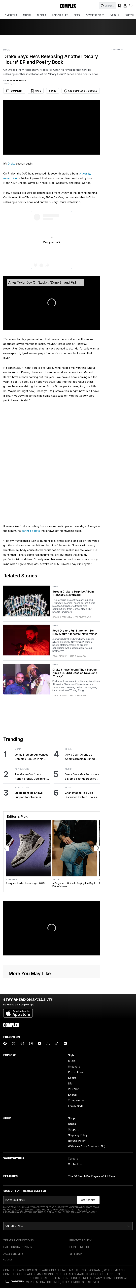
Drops (72, 1065)
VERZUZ (115, 15)
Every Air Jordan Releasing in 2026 (25, 825)
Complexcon (76, 1042)
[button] (51, 244)
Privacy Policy (57, 1154)
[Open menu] (6, 5)
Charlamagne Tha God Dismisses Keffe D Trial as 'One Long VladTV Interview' (81, 737)
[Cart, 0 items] (131, 6)
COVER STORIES (95, 15)
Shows (72, 1036)
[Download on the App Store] (18, 954)
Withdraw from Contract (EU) (86, 1088)
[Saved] (119, 5)
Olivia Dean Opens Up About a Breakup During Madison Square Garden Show (80, 699)
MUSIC (27, 15)
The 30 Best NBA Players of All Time (91, 1118)
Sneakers (11, 821)
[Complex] (68, 6)
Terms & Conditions (18, 1182)
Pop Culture (22, 711)
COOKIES (7, 1201)
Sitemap (75, 1195)
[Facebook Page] (5, 985)
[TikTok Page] (56, 985)
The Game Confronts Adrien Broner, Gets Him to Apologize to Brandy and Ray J (31, 719)
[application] (51, 245)
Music (6, 50)
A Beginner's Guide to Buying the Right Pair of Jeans (73, 826)
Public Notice (79, 1189)
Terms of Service (80, 1154)
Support (73, 1071)
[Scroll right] (97, 790)
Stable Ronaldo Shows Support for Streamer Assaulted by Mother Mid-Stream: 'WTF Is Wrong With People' (32, 737)
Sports (72, 1019)
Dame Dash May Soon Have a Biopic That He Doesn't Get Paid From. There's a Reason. (82, 719)
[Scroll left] (6, 790)
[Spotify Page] (65, 985)
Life (70, 1025)
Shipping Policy (77, 1077)
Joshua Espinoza (62, 559)
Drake (11, 163)
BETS (77, 15)
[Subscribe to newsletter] (88, 1142)
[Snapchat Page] (48, 985)
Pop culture (75, 1014)
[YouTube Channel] (39, 985)
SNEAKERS (11, 15)
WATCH (130, 15)
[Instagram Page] (31, 985)
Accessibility (13, 1195)
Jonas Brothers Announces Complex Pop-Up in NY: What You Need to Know (31, 699)
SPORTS (41, 15)
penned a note (31, 472)
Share (52, 91)
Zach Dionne (59, 598)
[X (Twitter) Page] (13, 985)
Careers (73, 1100)
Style (55, 821)
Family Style (75, 1048)
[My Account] (125, 6)
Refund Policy (77, 1082)
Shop (71, 1060)
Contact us (75, 1106)
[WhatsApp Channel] (22, 985)
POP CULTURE (60, 15)
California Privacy (17, 1189)
